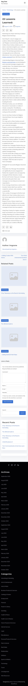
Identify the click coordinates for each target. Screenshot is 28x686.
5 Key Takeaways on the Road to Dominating (13, 293)
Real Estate (4, 647)
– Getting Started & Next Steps (9, 354)
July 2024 (3, 533)
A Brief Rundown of (7, 442)
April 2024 (4, 545)
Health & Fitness (5, 615)
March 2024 (4, 549)
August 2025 (4, 480)
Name (4, 385)
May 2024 (3, 541)
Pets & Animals (5, 643)
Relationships (4, 651)
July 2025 (3, 484)
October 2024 (5, 521)
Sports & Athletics (6, 659)
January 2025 (4, 509)
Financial (3, 602)
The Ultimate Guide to (7, 324)
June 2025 (4, 488)
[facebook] (3, 30)
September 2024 (5, 525)
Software (3, 655)
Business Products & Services (9, 590)
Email (4, 389)
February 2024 (5, 553)
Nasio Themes (14, 681)
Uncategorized (5, 671)
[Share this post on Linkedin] (11, 30)
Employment (4, 598)
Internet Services (5, 627)
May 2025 (3, 492)
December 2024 (5, 513)
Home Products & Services (8, 623)
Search (4, 410)
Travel (2, 667)
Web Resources (5, 675)
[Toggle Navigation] (25, 2)
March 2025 (4, 500)
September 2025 (5, 476)
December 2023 (5, 561)
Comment (5, 372)
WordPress (14, 683)
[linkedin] (18, 465)
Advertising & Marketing (7, 578)
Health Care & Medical (7, 619)
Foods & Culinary (5, 606)
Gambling (3, 610)
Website (4, 392)
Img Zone (4, 1)
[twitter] (7, 30)
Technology (10, 10)
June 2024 (4, 537)
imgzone (18, 26)
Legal (2, 631)
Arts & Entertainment (6, 582)
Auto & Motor (4, 586)
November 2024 (5, 517)
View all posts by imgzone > (9, 249)
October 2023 (5, 569)
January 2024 (4, 557)
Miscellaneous (5, 635)
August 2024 (4, 529)
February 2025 (5, 504)
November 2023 (5, 565)
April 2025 (4, 496)
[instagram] (12, 465)
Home (4, 10)
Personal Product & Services (8, 639)
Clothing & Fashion (6, 594)
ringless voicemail (7, 57)
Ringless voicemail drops (9, 62)
